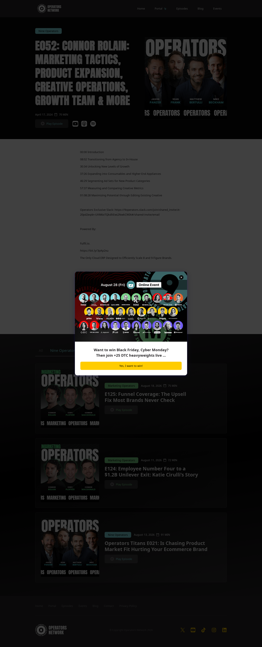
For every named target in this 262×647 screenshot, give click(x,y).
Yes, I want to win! (131, 366)
